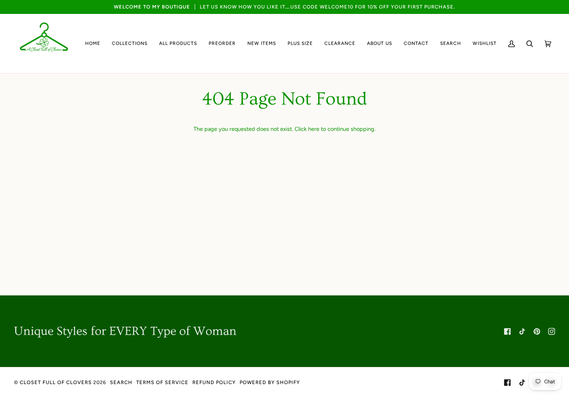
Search (121, 382)
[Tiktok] (522, 331)
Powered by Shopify (270, 382)
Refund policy (214, 382)
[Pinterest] (536, 331)
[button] (129, 43)
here (313, 128)
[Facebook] (507, 331)
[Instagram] (551, 331)
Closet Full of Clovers (56, 382)
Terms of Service (162, 382)
